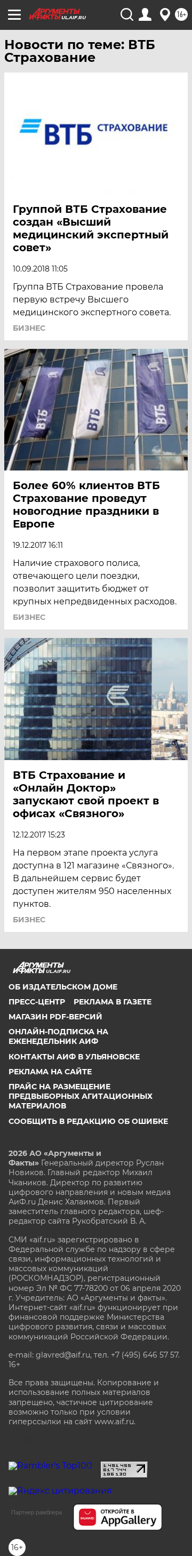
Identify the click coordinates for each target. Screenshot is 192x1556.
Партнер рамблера (36, 1512)
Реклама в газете (112, 1002)
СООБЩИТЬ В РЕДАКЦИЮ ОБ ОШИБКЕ (88, 1121)
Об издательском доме (63, 987)
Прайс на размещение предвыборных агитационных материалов (81, 1096)
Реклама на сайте (50, 1071)
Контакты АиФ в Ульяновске (74, 1057)
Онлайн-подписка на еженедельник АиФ (58, 1036)
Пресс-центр (37, 1002)
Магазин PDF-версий (55, 1017)
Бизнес (29, 328)
